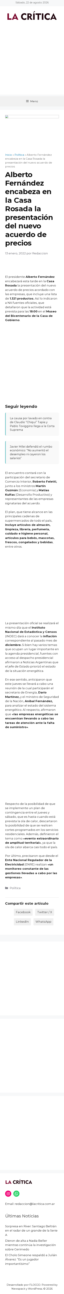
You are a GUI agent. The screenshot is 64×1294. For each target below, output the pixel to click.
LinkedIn (22, 921)
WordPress (35, 1288)
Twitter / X (44, 912)
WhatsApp (43, 921)
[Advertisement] (32, 63)
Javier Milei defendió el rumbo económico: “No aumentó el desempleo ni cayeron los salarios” (31, 452)
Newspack (18, 1288)
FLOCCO (34, 1284)
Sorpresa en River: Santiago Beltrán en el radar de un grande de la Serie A (31, 1231)
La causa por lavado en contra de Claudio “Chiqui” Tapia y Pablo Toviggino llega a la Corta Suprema (32, 424)
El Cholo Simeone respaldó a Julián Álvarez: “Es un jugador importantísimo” (31, 1259)
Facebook (23, 912)
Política (15, 888)
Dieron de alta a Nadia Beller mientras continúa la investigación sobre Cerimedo (30, 1245)
